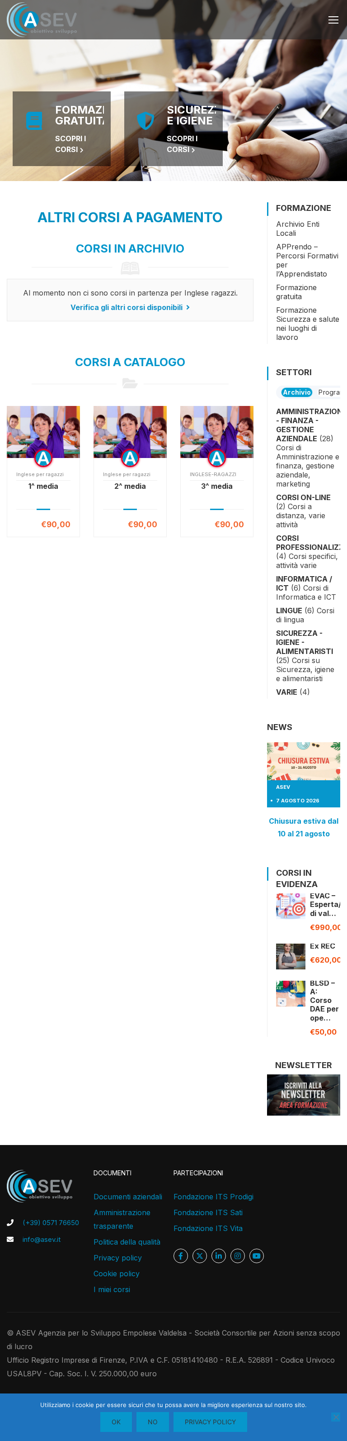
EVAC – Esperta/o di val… (328, 904)
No (153, 1422)
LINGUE (289, 610)
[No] (335, 1417)
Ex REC (322, 945)
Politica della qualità (127, 1241)
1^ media (43, 486)
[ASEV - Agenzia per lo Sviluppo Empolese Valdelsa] (42, 19)
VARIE (286, 692)
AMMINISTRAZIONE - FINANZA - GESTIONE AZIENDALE (311, 425)
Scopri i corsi (70, 144)
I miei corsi (112, 1289)
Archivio (297, 392)
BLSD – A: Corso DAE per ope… (324, 1000)
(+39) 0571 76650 (51, 1222)
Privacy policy (118, 1257)
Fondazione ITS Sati (208, 1212)
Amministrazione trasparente (122, 1219)
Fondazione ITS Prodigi (213, 1196)
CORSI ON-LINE (303, 497)
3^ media (217, 486)
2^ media (130, 486)
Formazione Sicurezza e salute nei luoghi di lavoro (307, 323)
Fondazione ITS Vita (208, 1228)
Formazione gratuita (296, 292)
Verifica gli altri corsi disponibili (127, 307)
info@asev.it (42, 1239)
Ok (116, 1422)
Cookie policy (117, 1273)
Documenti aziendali (128, 1196)
